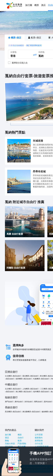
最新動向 (39, 437)
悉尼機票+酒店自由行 (13, 411)
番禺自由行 (38, 401)
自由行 (21, 437)
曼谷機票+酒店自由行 (30, 376)
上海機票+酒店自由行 (30, 388)
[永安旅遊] (14, 5)
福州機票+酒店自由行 (41, 391)
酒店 (43, 5)
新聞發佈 (39, 440)
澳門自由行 (9, 401)
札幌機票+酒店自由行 (41, 378)
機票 (36, 5)
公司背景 (39, 435)
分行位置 (39, 443)
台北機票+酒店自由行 (13, 376)
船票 (20, 440)
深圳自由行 (28, 401)
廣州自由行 (19, 401)
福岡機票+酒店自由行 (24, 378)
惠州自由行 (48, 401)
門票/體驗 (22, 443)
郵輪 (7, 440)
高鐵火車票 (10, 443)
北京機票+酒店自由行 (13, 388)
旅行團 (28, 5)
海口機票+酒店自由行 (24, 391)
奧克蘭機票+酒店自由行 (31, 411)
